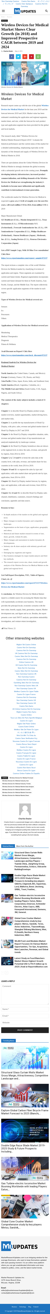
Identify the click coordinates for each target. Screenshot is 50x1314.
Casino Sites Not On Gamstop (26, 656)
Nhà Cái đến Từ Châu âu (26, 735)
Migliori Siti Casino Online (26, 645)
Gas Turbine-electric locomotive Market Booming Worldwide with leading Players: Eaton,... (24, 1186)
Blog (29, 1307)
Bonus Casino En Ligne (26, 770)
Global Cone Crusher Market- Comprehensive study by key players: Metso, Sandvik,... (21, 1224)
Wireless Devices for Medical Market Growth (16, 789)
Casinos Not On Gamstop (34, 5)
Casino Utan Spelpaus (24, 4)
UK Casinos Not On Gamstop (26, 653)
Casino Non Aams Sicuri (26, 768)
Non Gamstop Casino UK (26, 688)
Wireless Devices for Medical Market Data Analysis (18, 786)
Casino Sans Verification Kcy (26, 738)
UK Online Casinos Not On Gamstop (26, 709)
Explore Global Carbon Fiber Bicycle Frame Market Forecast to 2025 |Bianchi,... (24, 1112)
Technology (22, 1307)
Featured (35, 1307)
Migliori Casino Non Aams (26, 712)
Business (9, 17)
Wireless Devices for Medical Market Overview (16, 792)
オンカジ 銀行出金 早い (26, 732)
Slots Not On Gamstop (26, 668)
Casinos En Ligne (26, 765)
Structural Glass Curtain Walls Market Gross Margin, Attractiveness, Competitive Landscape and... (24, 1075)
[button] (46, 11)
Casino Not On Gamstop (26, 647)
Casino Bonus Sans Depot (26, 744)
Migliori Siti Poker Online (26, 724)
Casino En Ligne (26, 721)
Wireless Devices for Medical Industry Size (15, 781)
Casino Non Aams (26, 706)
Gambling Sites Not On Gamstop (26, 683)
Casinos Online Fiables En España (26, 773)
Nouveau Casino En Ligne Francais (26, 741)
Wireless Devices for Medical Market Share (15, 795)
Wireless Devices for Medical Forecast (21, 778)
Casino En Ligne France (26, 694)
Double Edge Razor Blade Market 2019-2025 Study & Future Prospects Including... (23, 1148)
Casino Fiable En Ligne (26, 756)
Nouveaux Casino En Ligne (26, 762)
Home (3, 17)
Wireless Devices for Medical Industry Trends (16, 784)
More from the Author (24, 846)
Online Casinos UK (26, 662)
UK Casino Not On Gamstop (26, 665)
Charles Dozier (8, 51)
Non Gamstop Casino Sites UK (26, 686)
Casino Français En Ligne (26, 753)
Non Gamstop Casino (26, 677)
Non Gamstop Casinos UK (26, 674)
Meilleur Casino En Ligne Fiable (26, 691)
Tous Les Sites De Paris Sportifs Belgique (26, 718)
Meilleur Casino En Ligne (26, 750)
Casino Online (26, 715)
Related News (8, 846)
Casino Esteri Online (26, 727)
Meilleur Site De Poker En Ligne (26, 729)
